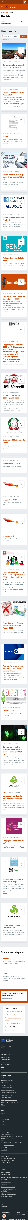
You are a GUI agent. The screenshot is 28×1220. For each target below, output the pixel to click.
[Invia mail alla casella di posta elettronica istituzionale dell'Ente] (14, 1142)
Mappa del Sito (21, 1214)
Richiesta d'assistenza (6, 1196)
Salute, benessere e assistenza (9, 1100)
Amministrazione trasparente (8, 1189)
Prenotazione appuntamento (8, 1194)
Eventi (2, 1124)
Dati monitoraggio (5, 1212)
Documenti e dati (5, 1057)
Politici (2, 1067)
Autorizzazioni (4, 1083)
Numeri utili (4, 1150)
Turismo (3, 1105)
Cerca (23, 36)
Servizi (18, 1212)
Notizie (4, 62)
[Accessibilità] (4, 1216)
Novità (6, 12)
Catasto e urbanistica (6, 1085)
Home (2, 12)
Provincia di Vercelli (6, 1175)
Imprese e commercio (6, 1095)
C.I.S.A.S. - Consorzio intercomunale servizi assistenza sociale (14, 1178)
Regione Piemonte (5, 1)
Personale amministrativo (7, 1064)
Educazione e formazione (7, 1090)
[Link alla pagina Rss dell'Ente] (2, 1204)
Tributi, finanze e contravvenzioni (9, 1102)
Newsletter (4, 1206)
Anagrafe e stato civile (7, 1080)
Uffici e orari (4, 1147)
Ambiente (3, 1078)
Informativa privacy (6, 1182)
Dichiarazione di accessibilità (8, 1187)
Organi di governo (5, 1062)
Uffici (2, 1069)
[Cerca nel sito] (23, 6)
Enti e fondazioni (5, 1059)
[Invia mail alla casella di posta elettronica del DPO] (11, 1158)
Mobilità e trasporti (6, 1097)
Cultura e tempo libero (6, 1088)
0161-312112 (9, 1138)
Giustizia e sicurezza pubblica (8, 1092)
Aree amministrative (6, 1055)
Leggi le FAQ (4, 1191)
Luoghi (2, 1122)
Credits (9, 1214)
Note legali (4, 1184)
